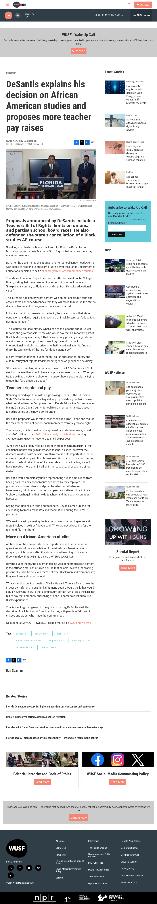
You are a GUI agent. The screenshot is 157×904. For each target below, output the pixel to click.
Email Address (117, 223)
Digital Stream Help (97, 883)
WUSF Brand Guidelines (132, 876)
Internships (93, 841)
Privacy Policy (127, 869)
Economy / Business (135, 81)
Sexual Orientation (25, 647)
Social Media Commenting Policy (68, 870)
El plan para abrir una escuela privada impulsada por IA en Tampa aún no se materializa (137, 498)
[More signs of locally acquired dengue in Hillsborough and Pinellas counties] (115, 147)
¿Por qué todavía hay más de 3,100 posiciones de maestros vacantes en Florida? (136, 468)
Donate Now (78, 817)
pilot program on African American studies (67, 271)
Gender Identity (50, 647)
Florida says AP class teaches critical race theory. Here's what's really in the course (52, 737)
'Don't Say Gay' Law (81, 640)
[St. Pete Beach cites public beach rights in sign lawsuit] (115, 120)
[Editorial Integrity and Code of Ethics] (42, 759)
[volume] (17, 15)
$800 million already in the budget (54, 434)
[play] (8, 15)
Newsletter (61, 855)
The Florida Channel (97, 848)
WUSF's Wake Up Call (78, 34)
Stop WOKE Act (56, 640)
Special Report (127, 551)
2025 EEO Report (96, 877)
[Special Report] (128, 532)
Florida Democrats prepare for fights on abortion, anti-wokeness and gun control (50, 706)
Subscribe (78, 51)
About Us (60, 841)
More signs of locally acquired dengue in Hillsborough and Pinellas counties (135, 153)
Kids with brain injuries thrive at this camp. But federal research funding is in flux (137, 349)
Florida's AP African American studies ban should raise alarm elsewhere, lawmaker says (54, 727)
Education (11, 72)
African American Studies (28, 640)
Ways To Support (129, 862)
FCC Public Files (95, 863)
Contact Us (61, 848)
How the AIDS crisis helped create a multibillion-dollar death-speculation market (137, 267)
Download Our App (130, 855)
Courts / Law (131, 115)
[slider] (22, 15)
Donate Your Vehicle (131, 841)
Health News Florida (135, 142)
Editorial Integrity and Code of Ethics (42, 774)
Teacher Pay (62, 634)
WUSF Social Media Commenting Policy (118, 774)
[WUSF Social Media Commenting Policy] (118, 759)
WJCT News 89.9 (80, 622)
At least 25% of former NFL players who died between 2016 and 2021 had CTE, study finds (136, 323)
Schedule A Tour (129, 882)
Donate (144, 4)
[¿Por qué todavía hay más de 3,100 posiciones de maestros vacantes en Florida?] (115, 462)
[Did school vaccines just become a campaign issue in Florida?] (115, 177)
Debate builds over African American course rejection (36, 717)
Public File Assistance (98, 870)
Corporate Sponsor (130, 848)
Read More (128, 568)
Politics (129, 172)
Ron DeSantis (41, 634)
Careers (59, 878)
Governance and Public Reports (99, 855)
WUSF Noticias (132, 382)
